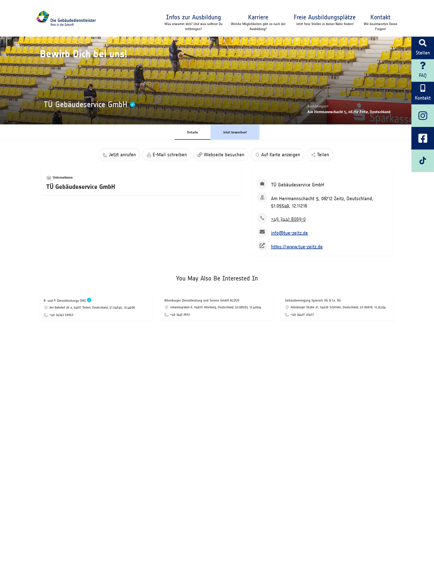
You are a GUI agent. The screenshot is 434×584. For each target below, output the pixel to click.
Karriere (258, 17)
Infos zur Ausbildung (193, 17)
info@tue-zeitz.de (289, 233)
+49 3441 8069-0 (288, 219)
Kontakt (380, 17)
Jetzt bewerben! (235, 132)
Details (192, 132)
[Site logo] (66, 18)
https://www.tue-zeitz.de (297, 246)
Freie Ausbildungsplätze (325, 17)
